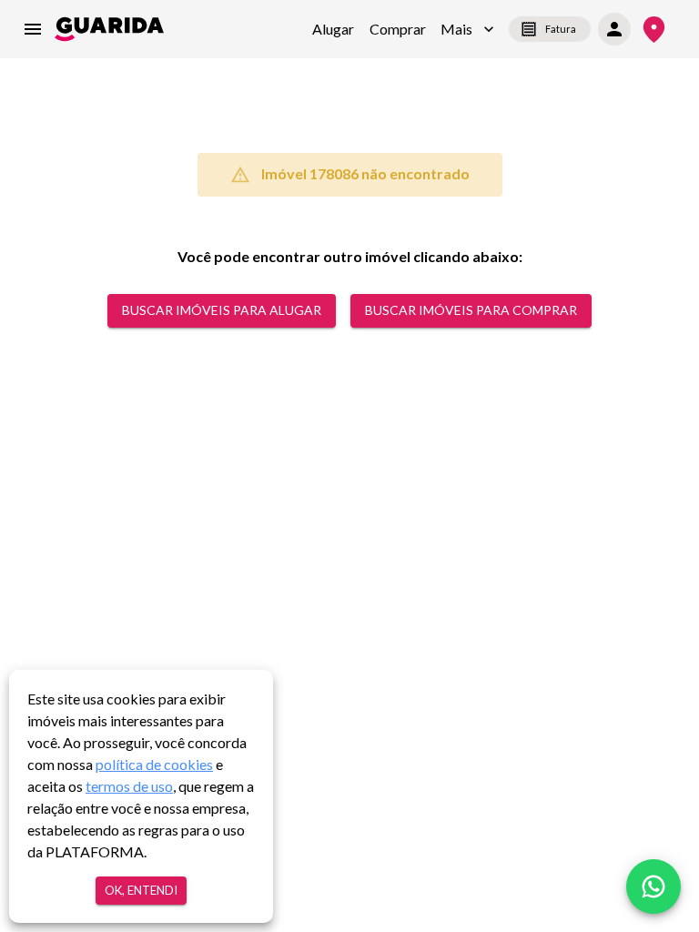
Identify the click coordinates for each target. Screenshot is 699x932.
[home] (109, 29)
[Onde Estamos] (654, 29)
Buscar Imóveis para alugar (221, 310)
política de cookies (154, 764)
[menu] (33, 29)
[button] (467, 29)
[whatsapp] (653, 886)
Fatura (560, 29)
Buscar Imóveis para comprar (471, 310)
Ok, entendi (141, 890)
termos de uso (129, 786)
